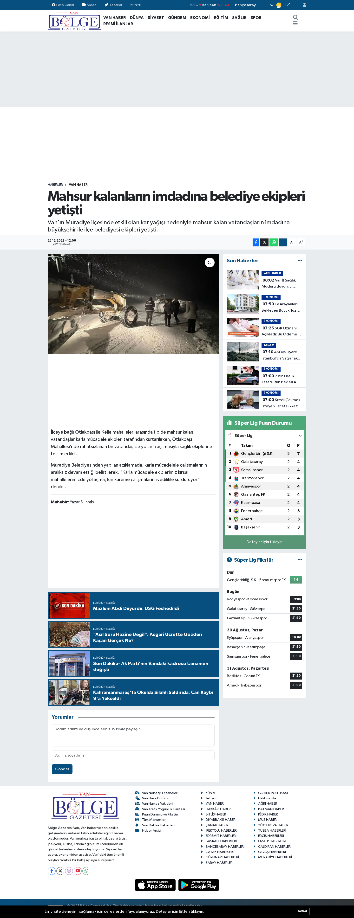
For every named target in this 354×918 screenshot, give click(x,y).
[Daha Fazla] (283, 242)
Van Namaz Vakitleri (157, 803)
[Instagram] (69, 871)
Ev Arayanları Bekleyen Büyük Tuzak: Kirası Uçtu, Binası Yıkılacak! (282, 308)
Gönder (62, 769)
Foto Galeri (65, 5)
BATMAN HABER (271, 809)
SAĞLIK (239, 18)
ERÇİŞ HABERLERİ (271, 836)
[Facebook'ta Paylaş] (256, 242)
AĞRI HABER (267, 803)
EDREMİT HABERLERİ (221, 836)
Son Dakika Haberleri (158, 825)
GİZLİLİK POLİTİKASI (273, 793)
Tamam (302, 911)
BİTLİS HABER (216, 814)
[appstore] (155, 885)
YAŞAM (268, 345)
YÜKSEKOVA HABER (273, 825)
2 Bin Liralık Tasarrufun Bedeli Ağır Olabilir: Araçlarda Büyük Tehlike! (281, 379)
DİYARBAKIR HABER (221, 820)
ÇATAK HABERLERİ (220, 852)
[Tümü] (300, 261)
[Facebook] (52, 871)
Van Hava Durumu (155, 798)
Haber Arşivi (151, 830)
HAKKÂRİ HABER (218, 809)
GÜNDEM (177, 18)
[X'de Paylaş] (264, 242)
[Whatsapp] (86, 871)
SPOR (256, 18)
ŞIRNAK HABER (217, 825)
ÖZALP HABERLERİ (272, 841)
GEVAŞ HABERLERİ (272, 852)
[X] (60, 871)
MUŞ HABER (267, 820)
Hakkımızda (267, 798)
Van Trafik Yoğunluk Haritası (163, 809)
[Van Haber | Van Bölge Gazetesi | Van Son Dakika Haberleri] (74, 21)
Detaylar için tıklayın (264, 542)
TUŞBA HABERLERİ (272, 830)
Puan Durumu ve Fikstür (160, 814)
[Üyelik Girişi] (302, 5)
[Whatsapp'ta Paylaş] (273, 242)
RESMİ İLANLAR (118, 24)
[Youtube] (78, 871)
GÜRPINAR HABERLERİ (222, 857)
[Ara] (295, 18)
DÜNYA (137, 18)
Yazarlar (116, 5)
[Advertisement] (177, 69)
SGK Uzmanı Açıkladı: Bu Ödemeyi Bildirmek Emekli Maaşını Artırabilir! (281, 332)
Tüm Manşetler (154, 820)
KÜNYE (136, 5)
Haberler (55, 184)
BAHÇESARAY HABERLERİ (225, 846)
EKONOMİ (200, 18)
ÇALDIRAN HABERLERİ (274, 846)
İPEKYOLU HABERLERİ (221, 830)
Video (92, 5)
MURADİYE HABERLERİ (275, 857)
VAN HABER (114, 18)
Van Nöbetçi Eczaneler (159, 793)
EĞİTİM (221, 18)
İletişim (211, 798)
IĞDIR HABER (268, 814)
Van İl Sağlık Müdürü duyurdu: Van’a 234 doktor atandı (279, 284)
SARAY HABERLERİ (219, 863)
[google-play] (198, 885)
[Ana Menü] (295, 24)
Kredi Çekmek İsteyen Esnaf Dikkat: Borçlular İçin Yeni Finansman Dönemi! (281, 403)
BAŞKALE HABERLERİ (221, 841)
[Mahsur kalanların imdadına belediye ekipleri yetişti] (133, 304)
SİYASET (156, 18)
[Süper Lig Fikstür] (300, 560)
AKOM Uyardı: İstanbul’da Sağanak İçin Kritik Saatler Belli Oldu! (281, 355)
